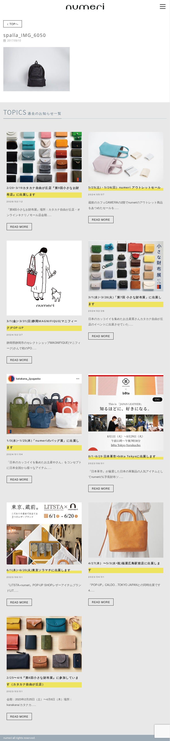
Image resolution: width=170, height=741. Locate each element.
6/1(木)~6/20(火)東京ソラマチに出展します (39, 570)
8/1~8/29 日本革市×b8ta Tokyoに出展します (122, 456)
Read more (19, 226)
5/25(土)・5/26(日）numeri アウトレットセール (126, 187)
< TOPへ (12, 24)
